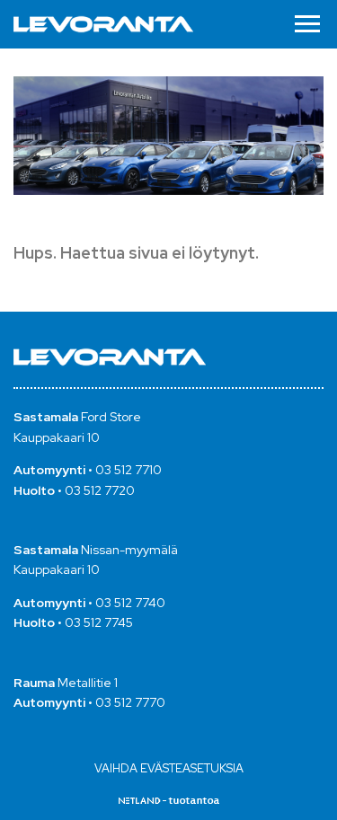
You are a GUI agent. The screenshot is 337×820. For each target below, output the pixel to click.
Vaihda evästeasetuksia (169, 768)
